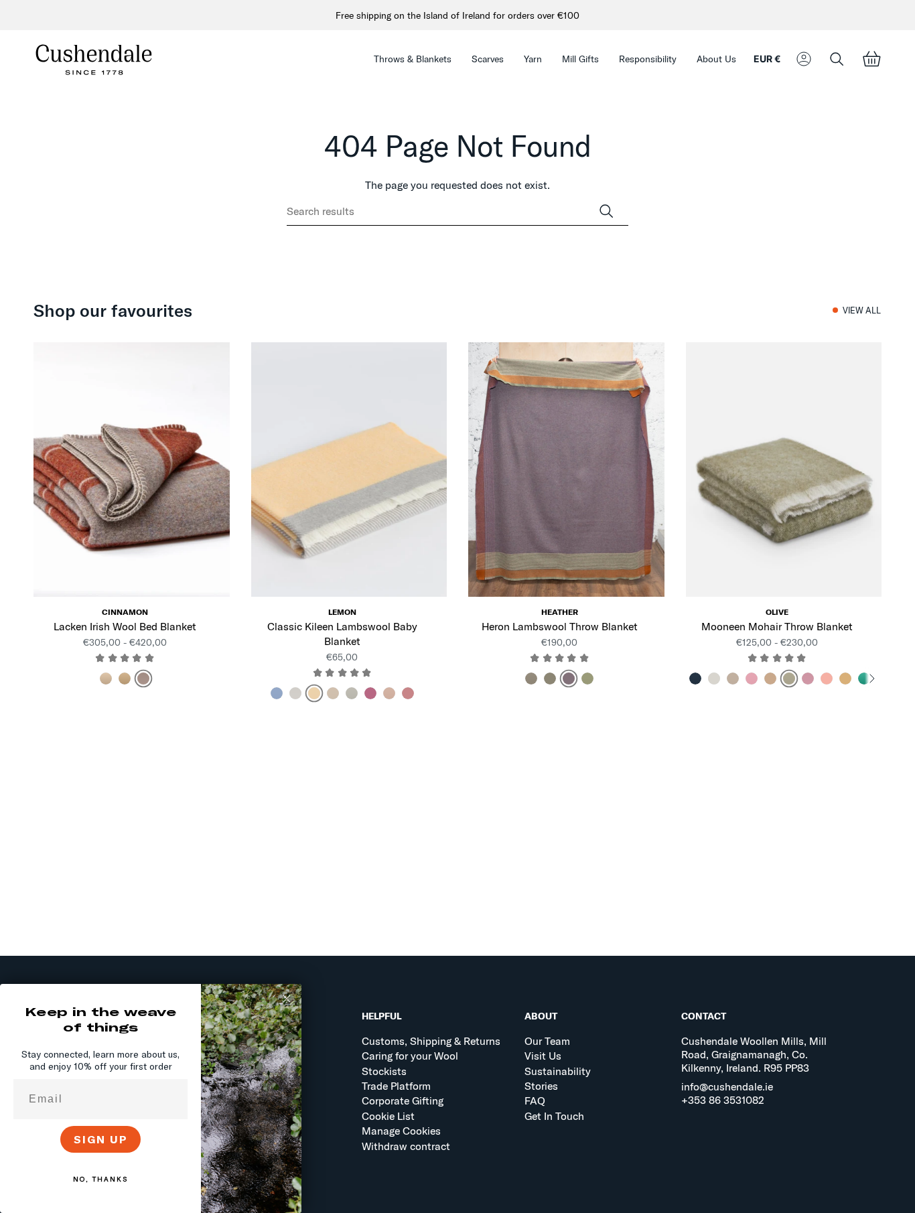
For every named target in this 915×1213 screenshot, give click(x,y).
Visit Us (542, 1055)
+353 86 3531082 (722, 1100)
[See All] (871, 678)
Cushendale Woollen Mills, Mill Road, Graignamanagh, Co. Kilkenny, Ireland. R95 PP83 (754, 1054)
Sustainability (557, 1071)
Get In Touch (554, 1116)
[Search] (606, 211)
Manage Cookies (401, 1130)
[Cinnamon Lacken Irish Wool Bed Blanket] (131, 469)
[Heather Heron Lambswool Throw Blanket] (566, 469)
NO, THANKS (100, 1179)
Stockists (384, 1071)
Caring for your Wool (410, 1055)
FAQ (534, 1100)
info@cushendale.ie (727, 1086)
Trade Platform (396, 1085)
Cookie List (388, 1116)
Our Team (547, 1041)
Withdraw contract (406, 1146)
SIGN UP (101, 1139)
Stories (541, 1085)
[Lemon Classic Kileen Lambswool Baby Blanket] (349, 469)
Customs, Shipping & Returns (431, 1041)
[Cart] (871, 59)
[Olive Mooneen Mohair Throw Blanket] (784, 469)
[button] (413, 59)
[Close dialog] (287, 999)
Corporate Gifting (402, 1100)
